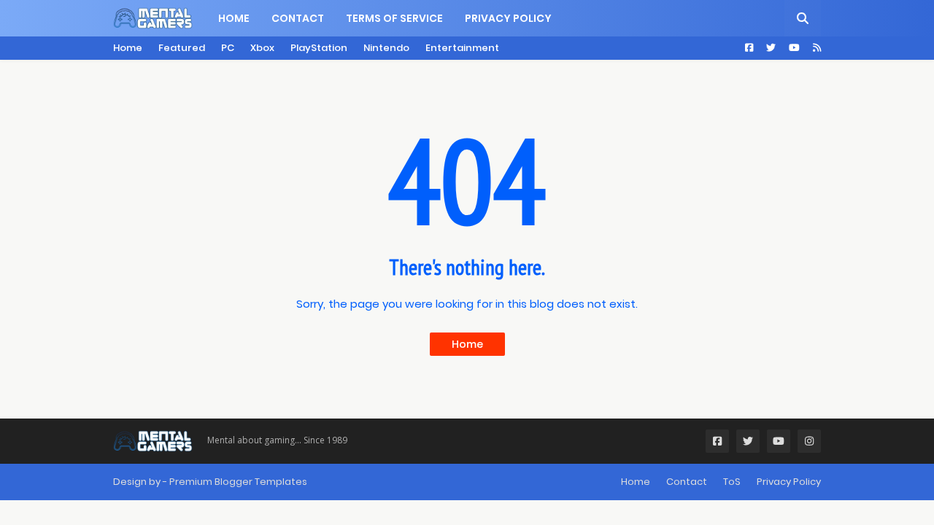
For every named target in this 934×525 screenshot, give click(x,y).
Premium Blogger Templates (238, 482)
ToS (732, 482)
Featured (181, 48)
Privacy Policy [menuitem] (508, 18)
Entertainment (462, 48)
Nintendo (386, 48)
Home (127, 48)
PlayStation (318, 48)
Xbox (262, 48)
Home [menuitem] (234, 18)
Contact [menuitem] (297, 18)
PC (227, 48)
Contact (686, 482)
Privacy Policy (789, 482)
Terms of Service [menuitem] (394, 18)
